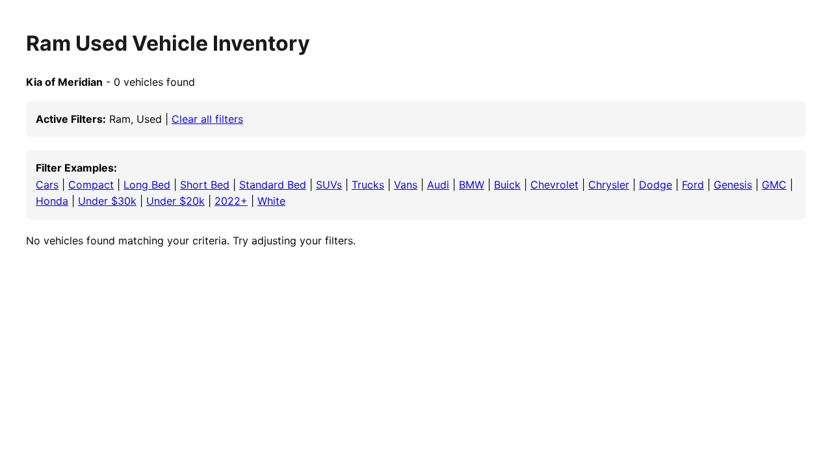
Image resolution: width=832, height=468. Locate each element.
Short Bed (204, 184)
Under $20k (175, 200)
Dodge (655, 184)
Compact (91, 184)
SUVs (329, 184)
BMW (471, 184)
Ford (693, 184)
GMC (774, 184)
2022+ (231, 200)
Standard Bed (272, 184)
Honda (52, 200)
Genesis (733, 184)
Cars (47, 184)
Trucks (368, 184)
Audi (438, 184)
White (271, 200)
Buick (507, 184)
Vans (405, 184)
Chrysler (608, 184)
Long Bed (147, 184)
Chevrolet (554, 184)
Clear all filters (207, 118)
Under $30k (107, 200)
